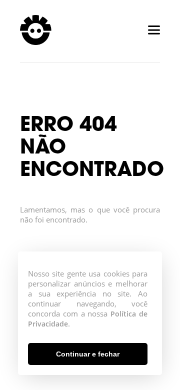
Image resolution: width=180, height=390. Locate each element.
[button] (88, 354)
